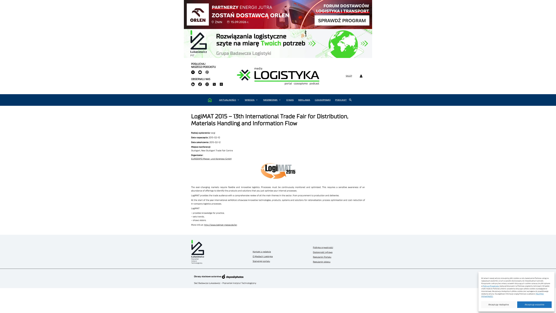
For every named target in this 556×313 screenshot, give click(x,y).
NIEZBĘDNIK (270, 100)
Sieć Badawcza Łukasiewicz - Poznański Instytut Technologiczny (225, 283)
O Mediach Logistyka (263, 256)
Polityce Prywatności (491, 286)
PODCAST (341, 100)
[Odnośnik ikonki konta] (361, 76)
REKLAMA (304, 100)
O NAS (290, 100)
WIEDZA (250, 100)
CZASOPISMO (323, 100)
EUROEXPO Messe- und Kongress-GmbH (211, 159)
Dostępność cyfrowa (322, 252)
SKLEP (349, 76)
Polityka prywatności (323, 247)
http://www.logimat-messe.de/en (220, 225)
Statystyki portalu (261, 261)
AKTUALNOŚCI (227, 100)
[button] (238, 100)
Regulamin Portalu (322, 257)
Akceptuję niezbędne (498, 305)
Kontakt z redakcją (262, 252)
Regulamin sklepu (321, 262)
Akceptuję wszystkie (534, 305)
